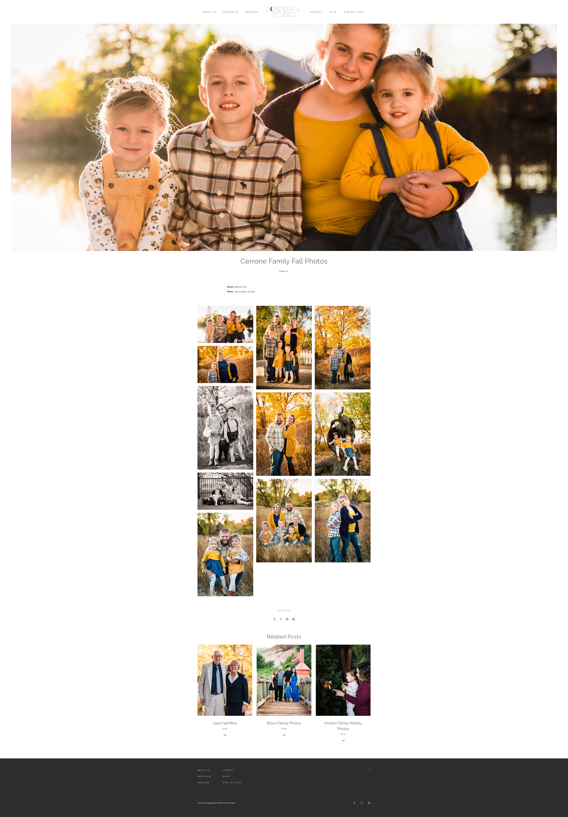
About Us (209, 12)
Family (283, 271)
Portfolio (230, 12)
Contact (316, 12)
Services (252, 12)
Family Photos (284, 610)
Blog (333, 12)
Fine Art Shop (354, 12)
